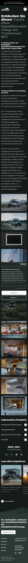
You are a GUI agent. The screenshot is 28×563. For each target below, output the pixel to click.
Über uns (3, 544)
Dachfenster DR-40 (8, 430)
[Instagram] (7, 455)
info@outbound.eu (20, 540)
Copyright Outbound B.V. (6, 557)
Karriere (3, 550)
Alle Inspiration (9, 501)
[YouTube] (20, 553)
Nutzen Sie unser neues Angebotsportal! (14, 3)
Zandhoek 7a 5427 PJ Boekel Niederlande (19, 547)
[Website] (21, 455)
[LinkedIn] (16, 455)
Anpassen (13, 297)
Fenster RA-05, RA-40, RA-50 (11, 425)
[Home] (5, 9)
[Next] (25, 474)
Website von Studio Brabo (6, 560)
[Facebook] (12, 455)
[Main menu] (25, 9)
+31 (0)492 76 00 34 (20, 538)
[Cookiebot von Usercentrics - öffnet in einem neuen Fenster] (20, 264)
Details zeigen (20, 288)
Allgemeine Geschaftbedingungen (8, 558)
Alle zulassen (14, 292)
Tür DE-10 (4, 440)
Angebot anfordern (8, 532)
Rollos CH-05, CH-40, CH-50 (11, 435)
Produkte (4, 538)
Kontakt (3, 547)
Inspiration (4, 541)
